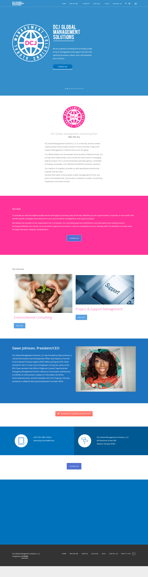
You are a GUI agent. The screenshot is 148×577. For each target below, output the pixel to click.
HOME (64, 3)
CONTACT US (117, 3)
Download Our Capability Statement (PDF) (75, 414)
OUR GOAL (96, 3)
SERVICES (86, 3)
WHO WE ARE (73, 3)
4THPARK (24, 556)
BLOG (107, 3)
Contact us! (62, 66)
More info (19, 326)
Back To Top (126, 553)
